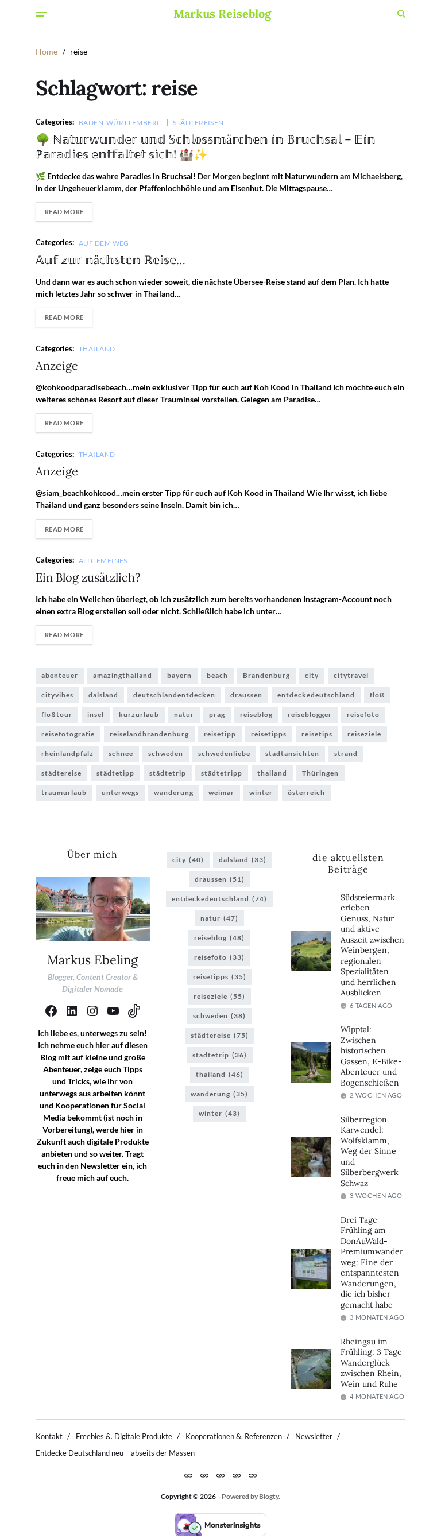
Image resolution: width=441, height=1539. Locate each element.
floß (377, 695)
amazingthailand (122, 675)
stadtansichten (292, 753)
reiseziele (364, 734)
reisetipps (269, 734)
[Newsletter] (236, 1475)
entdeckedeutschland (316, 695)
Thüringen (320, 773)
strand (346, 753)
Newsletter (313, 1436)
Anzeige (57, 365)
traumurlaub (64, 792)
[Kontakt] (188, 1475)
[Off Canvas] (41, 14)
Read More (64, 211)
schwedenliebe (224, 753)
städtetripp (221, 773)
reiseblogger (310, 714)
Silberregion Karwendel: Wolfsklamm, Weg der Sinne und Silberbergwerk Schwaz (370, 1151)
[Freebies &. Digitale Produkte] (204, 1475)
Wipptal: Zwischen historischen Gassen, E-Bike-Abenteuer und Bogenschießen (371, 1056)
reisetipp (220, 734)
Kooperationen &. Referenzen (233, 1436)
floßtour (56, 714)
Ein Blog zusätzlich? (88, 577)
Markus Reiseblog (222, 14)
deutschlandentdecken (174, 695)
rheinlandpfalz (67, 753)
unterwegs (120, 792)
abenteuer (59, 675)
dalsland (103, 695)
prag (217, 714)
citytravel (351, 675)
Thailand (97, 348)
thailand (272, 773)
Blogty (268, 1496)
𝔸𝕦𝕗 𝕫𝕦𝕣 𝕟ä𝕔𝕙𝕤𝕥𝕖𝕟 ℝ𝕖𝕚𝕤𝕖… (110, 260)
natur (184, 714)
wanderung (174, 792)
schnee (121, 753)
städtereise (61, 773)
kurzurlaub (139, 714)
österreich (306, 792)
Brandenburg (266, 675)
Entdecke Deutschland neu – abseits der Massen (115, 1452)
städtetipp (115, 773)
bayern (179, 675)
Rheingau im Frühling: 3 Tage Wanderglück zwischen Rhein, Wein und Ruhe (371, 1362)
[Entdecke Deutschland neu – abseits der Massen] (252, 1475)
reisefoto (363, 714)
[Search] (401, 14)
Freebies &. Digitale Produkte (124, 1436)
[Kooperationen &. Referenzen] (220, 1475)
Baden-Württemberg (120, 122)
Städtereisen (198, 122)
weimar (221, 792)
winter (261, 792)
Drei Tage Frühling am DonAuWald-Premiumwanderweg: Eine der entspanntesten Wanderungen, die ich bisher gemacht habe (372, 1262)
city (312, 675)
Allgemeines (103, 560)
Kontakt (49, 1436)
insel (95, 714)
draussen (246, 695)
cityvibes (57, 695)
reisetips (316, 734)
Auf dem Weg (104, 243)
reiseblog (256, 714)
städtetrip (167, 773)
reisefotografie (68, 734)
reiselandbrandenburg (149, 734)
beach (217, 675)
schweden (165, 753)
